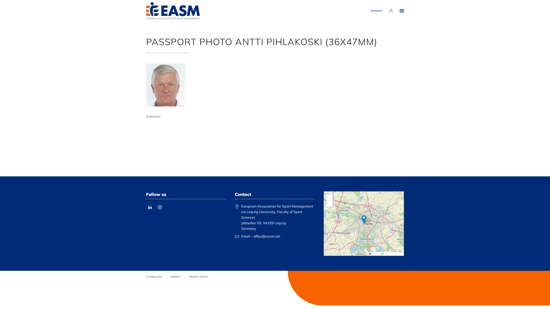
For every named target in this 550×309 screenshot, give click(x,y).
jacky (164, 53)
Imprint (175, 276)
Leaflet (375, 254)
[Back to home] (173, 10)
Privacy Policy (198, 276)
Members (376, 10)
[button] (402, 10)
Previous (154, 116)
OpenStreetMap (393, 254)
